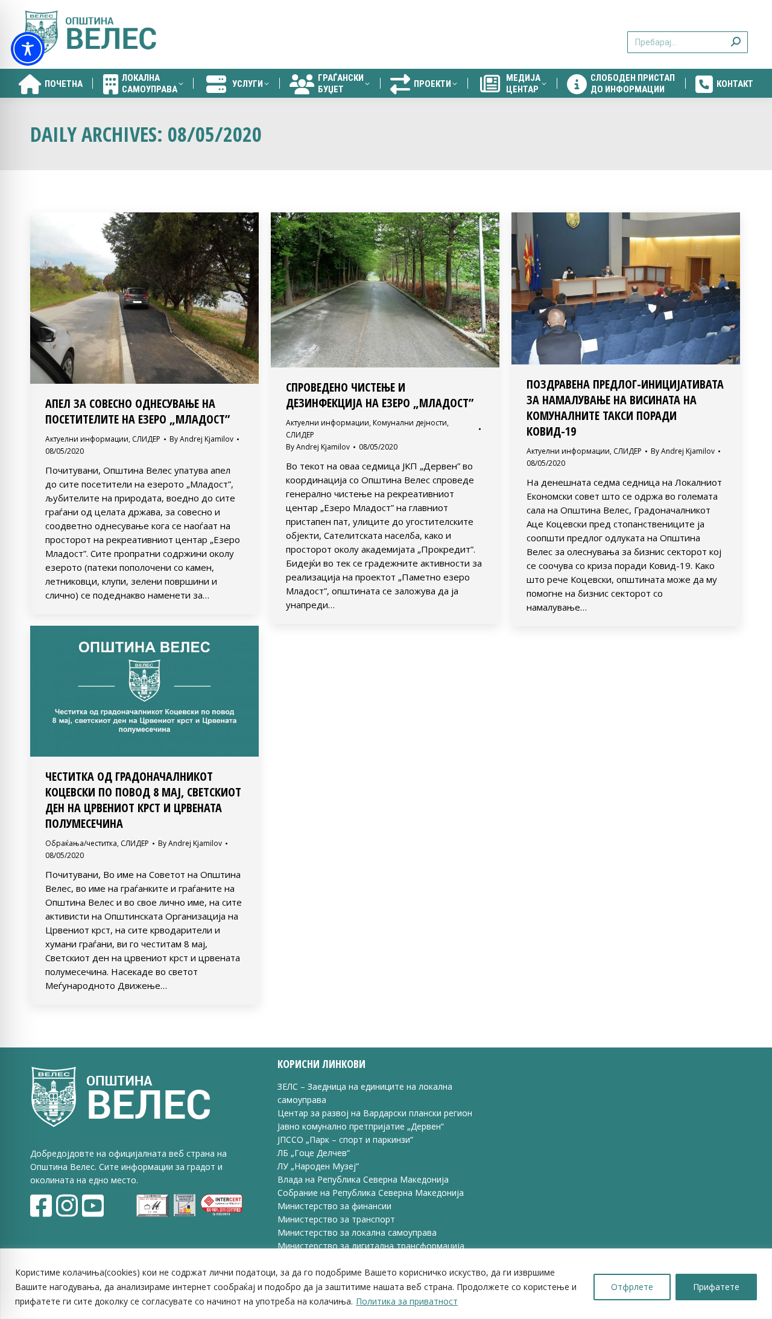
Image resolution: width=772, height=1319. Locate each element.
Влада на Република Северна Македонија (363, 1179)
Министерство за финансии (334, 1206)
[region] (386, 1283)
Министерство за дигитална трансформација (370, 1245)
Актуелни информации (86, 439)
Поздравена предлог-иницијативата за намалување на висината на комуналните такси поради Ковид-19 (625, 407)
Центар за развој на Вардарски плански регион (374, 1113)
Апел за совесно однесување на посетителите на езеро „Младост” (137, 411)
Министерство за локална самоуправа (357, 1232)
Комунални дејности (410, 423)
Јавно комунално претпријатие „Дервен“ (360, 1126)
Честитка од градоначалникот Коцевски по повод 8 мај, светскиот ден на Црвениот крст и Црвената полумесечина (143, 799)
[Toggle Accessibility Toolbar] (27, 49)
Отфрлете (632, 1286)
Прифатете (716, 1286)
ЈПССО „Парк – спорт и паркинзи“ (345, 1139)
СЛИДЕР (146, 439)
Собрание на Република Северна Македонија (370, 1192)
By (201, 439)
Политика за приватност (407, 1301)
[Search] (736, 34)
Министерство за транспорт (337, 1219)
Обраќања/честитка (81, 843)
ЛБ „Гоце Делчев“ (313, 1152)
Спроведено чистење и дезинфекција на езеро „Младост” (379, 395)
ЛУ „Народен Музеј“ (318, 1166)
